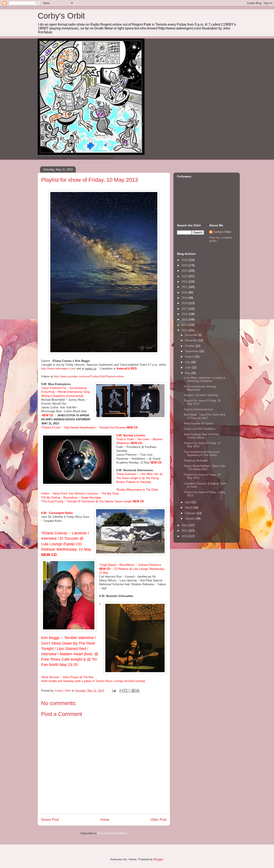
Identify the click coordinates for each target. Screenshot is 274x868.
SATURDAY (83, 419)
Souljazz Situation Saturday (201, 395)
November (191, 340)
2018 (185, 303)
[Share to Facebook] (133, 691)
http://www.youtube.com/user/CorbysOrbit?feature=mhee (89, 376)
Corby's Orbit (61, 15)
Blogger (158, 859)
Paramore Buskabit (196, 460)
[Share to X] (129, 691)
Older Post (158, 819)
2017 (185, 308)
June (188, 367)
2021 (185, 287)
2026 (185, 260)
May (188, 373)
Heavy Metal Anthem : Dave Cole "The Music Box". (204, 467)
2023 (185, 276)
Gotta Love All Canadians (199, 428)
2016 (185, 314)
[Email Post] (113, 690)
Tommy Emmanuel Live (198, 409)
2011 (185, 530)
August (190, 356)
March (189, 507)
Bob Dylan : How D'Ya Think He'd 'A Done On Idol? (204, 416)
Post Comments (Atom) (112, 833)
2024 (185, 270)
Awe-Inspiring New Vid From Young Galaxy (201, 436)
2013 (185, 330)
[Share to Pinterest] (138, 691)
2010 (185, 536)
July (188, 362)
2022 (185, 281)
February (191, 513)
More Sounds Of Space (198, 423)
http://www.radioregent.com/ (58, 368)
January (190, 518)
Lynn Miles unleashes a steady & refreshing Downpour (204, 379)
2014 (185, 325)
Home (104, 819)
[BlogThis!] (125, 691)
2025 (185, 265)
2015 (185, 319)
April (188, 502)
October (190, 345)
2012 (185, 525)
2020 (185, 292)
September (192, 351)
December (191, 335)
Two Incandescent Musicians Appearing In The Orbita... (202, 453)
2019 (185, 297)
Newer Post (50, 819)
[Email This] (121, 691)
